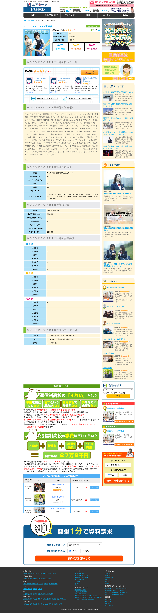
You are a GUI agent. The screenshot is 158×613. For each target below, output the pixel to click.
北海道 (25, 573)
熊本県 (40, 604)
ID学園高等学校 (108, 353)
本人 (112, 475)
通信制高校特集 (79, 579)
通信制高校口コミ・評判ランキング (116, 588)
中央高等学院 (107, 368)
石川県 (40, 579)
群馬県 (51, 584)
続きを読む (29, 92)
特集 (88, 15)
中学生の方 (108, 573)
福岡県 (25, 604)
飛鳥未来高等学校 (80, 594)
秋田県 (44, 573)
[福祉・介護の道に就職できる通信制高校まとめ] (118, 205)
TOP (33, 15)
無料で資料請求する (118, 480)
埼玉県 (36, 584)
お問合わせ (108, 601)
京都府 (35, 594)
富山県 (35, 579)
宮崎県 (49, 604)
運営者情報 (108, 599)
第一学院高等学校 (113, 323)
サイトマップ (109, 605)
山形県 (49, 573)
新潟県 (25, 579)
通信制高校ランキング (81, 575)
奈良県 (44, 594)
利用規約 (107, 603)
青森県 (30, 573)
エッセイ (106, 15)
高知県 (63, 599)
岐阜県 (30, 589)
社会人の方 (108, 579)
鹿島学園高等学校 (80, 590)
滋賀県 (40, 594)
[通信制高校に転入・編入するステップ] (118, 171)
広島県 (40, 599)
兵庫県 (30, 594)
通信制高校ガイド (80, 573)
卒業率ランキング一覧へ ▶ (123, 444)
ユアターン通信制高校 (78, 609)
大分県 (44, 604)
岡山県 (35, 599)
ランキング (69, 15)
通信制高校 (31, 20)
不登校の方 (108, 583)
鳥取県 (25, 599)
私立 (107, 393)
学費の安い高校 (51, 15)
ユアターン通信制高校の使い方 (114, 594)
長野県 (30, 579)
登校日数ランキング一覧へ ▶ (124, 422)
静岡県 (35, 589)
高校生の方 (108, 575)
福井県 (44, 579)
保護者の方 (108, 581)
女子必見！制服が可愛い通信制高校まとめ (118, 92)
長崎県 (35, 604)
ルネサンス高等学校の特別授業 (84, 599)
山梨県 (49, 579)
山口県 (44, 599)
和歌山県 (50, 594)
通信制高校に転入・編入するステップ (117, 193)
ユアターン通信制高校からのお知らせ (116, 592)
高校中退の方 (109, 577)
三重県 (40, 589)
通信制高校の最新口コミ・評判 (114, 590)
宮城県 (40, 573)
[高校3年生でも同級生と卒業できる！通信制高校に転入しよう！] (118, 242)
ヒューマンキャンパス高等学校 (114, 339)
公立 (115, 393)
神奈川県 (31, 584)
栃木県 (55, 584)
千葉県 (41, 584)
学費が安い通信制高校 (81, 577)
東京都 (25, 584)
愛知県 (25, 589)
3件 (99, 30)
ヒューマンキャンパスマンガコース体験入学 (88, 597)
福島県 (54, 573)
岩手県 (35, 573)
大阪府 (25, 594)
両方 (123, 393)
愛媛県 (59, 599)
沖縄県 (60, 604)
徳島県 (49, 599)
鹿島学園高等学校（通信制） (117, 306)
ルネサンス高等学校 (81, 592)
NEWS (125, 15)
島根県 (30, 599)
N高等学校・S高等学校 (115, 288)
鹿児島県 (54, 604)
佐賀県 (30, 604)
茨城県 (46, 584)
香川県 (54, 599)
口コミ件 (89, 72)
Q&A (76, 585)
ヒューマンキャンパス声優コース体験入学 (88, 595)
